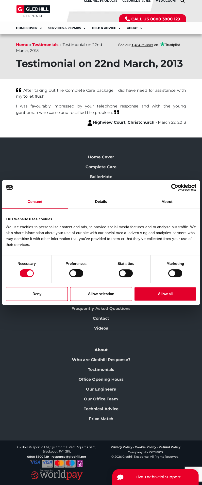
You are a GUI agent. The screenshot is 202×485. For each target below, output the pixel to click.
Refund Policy (169, 447)
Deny (37, 294)
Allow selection (101, 294)
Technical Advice (101, 409)
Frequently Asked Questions (101, 308)
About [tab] (167, 201)
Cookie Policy (145, 447)
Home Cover (26, 28)
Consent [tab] (35, 201)
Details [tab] (101, 201)
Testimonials (45, 44)
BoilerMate (101, 176)
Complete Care (101, 167)
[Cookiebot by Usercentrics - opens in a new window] (174, 187)
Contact (101, 318)
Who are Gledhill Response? (101, 359)
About (132, 28)
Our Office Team (101, 399)
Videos (101, 328)
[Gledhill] (33, 11)
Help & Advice (104, 28)
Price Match (101, 418)
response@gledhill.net (68, 456)
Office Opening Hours (101, 379)
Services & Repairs (64, 28)
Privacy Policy (121, 447)
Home (22, 44)
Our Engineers (101, 389)
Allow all (165, 294)
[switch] (76, 273)
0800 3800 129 (165, 19)
